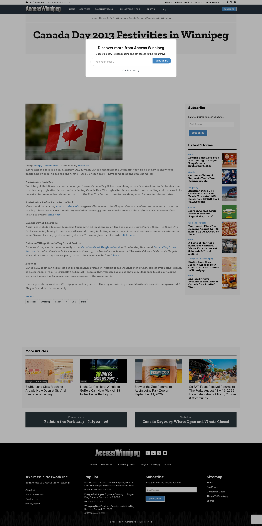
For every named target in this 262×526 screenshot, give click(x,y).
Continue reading (131, 70)
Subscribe (162, 61)
